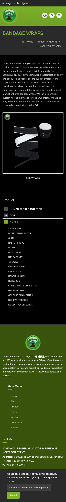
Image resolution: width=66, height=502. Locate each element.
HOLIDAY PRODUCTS (18, 300)
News (13, 411)
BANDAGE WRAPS (50, 45)
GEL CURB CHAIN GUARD (20, 295)
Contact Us (16, 422)
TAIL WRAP (13, 261)
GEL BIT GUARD (16, 290)
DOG (12, 215)
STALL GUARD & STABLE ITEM (23, 285)
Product (41, 41)
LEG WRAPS (33, 178)
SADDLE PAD (14, 228)
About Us (15, 401)
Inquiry (14, 417)
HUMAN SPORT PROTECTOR (26, 209)
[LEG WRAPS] (33, 143)
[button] (45, 15)
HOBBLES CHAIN (16, 276)
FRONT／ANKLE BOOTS (19, 233)
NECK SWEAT (14, 252)
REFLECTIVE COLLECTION (20, 304)
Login (9, 3)
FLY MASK (13, 247)
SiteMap (14, 427)
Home (30, 41)
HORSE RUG (14, 280)
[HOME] (33, 342)
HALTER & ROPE (16, 242)
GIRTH (11, 238)
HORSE (53, 41)
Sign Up (25, 3)
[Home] (10, 15)
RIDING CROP (14, 271)
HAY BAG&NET (15, 257)
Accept (13, 495)
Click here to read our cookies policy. (28, 487)
